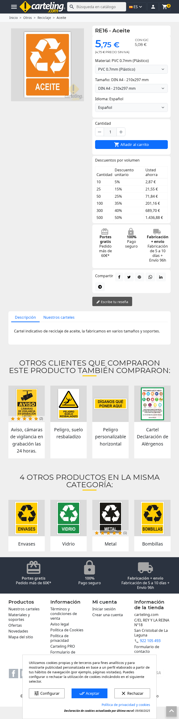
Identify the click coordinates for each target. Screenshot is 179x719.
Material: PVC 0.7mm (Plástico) (122, 60)
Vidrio (68, 544)
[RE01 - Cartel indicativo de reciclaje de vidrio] (68, 518)
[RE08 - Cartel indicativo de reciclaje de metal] (110, 518)
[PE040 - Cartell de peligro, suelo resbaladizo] (68, 404)
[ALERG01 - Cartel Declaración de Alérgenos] (152, 404)
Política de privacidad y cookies (126, 704)
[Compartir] (119, 277)
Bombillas (152, 544)
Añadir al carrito (131, 144)
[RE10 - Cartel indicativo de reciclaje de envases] (26, 518)
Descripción (25, 317)
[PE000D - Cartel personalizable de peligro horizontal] (110, 404)
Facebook (13, 673)
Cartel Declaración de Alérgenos (152, 436)
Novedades (18, 631)
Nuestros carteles (59, 317)
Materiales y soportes (19, 617)
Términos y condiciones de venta (63, 613)
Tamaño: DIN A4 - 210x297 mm (122, 79)
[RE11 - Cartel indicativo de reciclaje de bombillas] (152, 518)
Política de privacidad (59, 638)
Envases (26, 544)
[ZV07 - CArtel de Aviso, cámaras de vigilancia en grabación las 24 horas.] (26, 404)
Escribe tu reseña (114, 302)
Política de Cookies (66, 630)
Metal (111, 544)
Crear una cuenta (107, 614)
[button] (153, 6)
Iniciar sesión (104, 609)
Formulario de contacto (62, 654)
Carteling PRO (62, 646)
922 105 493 (150, 640)
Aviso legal (59, 624)
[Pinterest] (140, 277)
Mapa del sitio (20, 636)
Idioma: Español (109, 99)
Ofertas (15, 625)
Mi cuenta (104, 602)
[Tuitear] (129, 277)
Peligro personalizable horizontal (110, 436)
